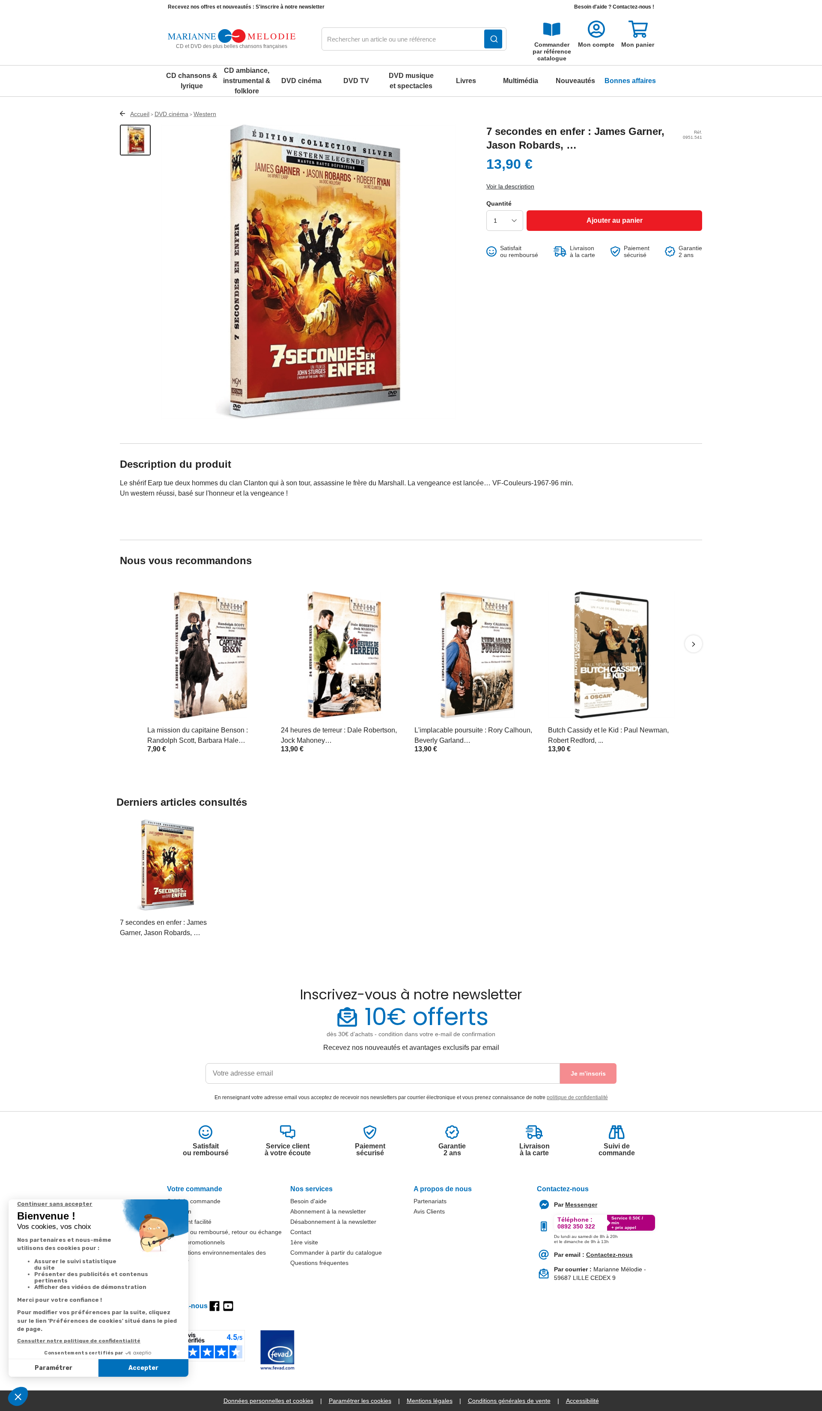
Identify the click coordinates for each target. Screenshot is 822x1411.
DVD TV (356, 80)
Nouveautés (575, 80)
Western (205, 114)
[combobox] (414, 39)
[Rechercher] (493, 39)
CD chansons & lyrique (191, 81)
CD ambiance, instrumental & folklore (247, 81)
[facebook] (214, 1306)
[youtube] (228, 1306)
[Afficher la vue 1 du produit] (135, 140)
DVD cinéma (301, 80)
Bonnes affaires (630, 80)
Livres (466, 80)
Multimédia (520, 80)
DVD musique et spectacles (411, 81)
